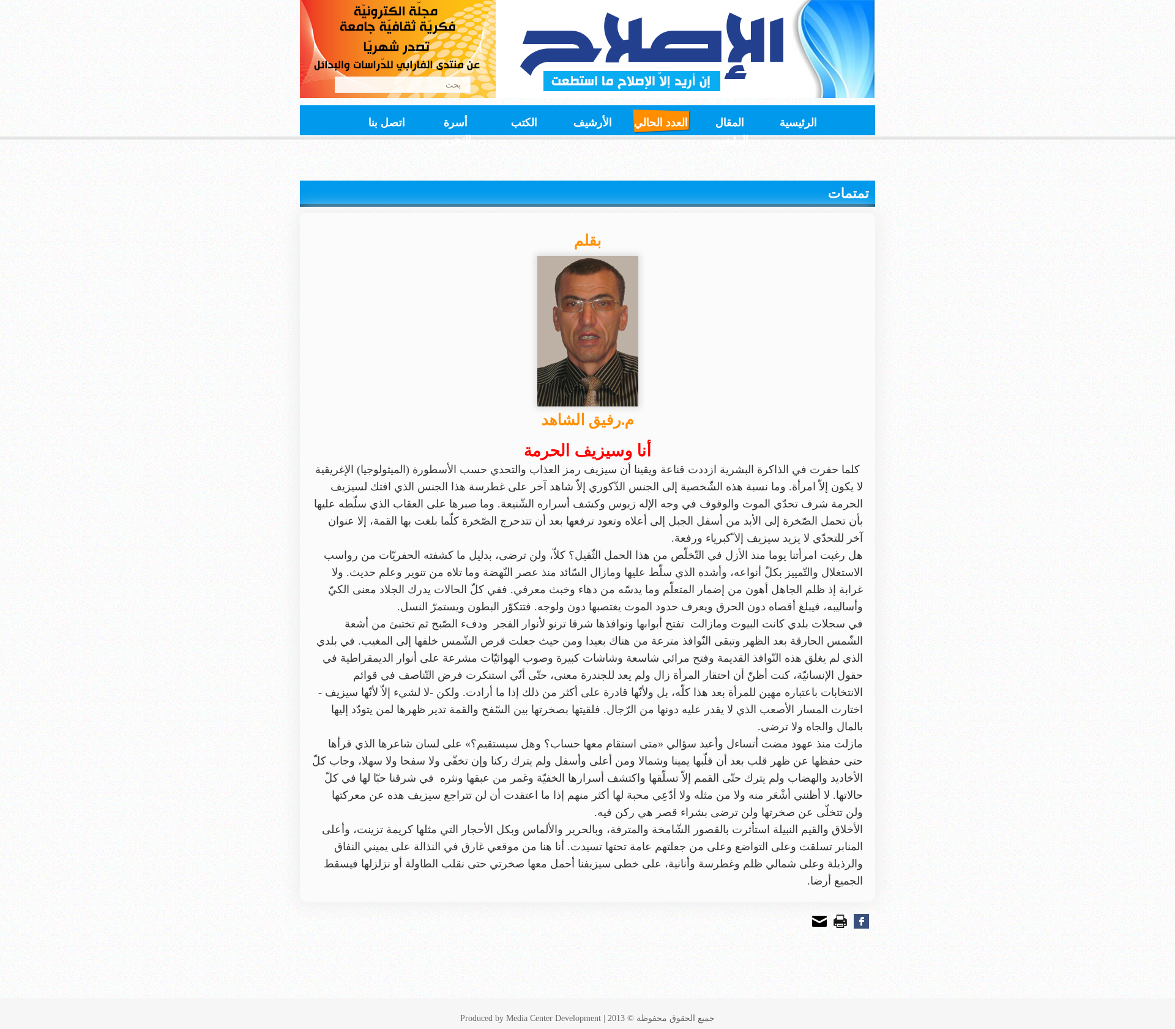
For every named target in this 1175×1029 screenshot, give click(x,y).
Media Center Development (553, 1018)
